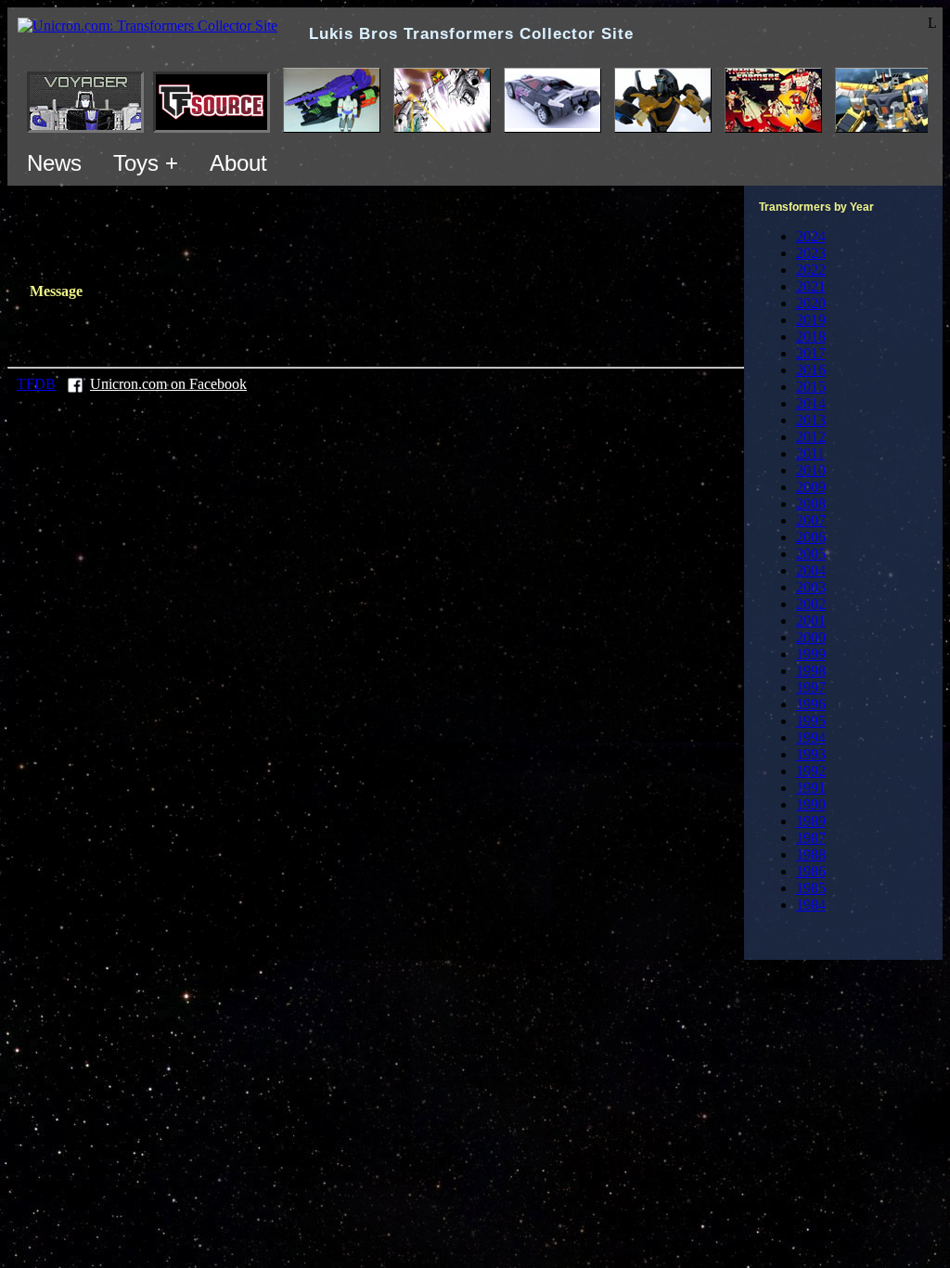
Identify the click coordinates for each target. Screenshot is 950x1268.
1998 (811, 671)
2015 (811, 387)
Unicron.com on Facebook (168, 384)
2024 (811, 236)
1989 (811, 821)
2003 (811, 587)
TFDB (36, 384)
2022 (811, 270)
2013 (811, 420)
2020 (811, 303)
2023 (811, 253)
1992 (811, 771)
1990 (811, 804)
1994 (811, 737)
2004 (811, 570)
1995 (811, 721)
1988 (811, 854)
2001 (811, 620)
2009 (811, 487)
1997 (811, 687)
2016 (811, 370)
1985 (811, 888)
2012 (811, 437)
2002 (811, 604)
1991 (811, 788)
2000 (811, 637)
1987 (811, 838)
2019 (811, 320)
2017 (811, 353)
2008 (811, 503)
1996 (811, 704)
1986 (811, 871)
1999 (811, 654)
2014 (811, 403)
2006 (811, 537)
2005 (811, 554)
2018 (811, 336)
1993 (811, 754)
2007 (811, 520)
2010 (811, 470)
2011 (810, 453)
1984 (811, 904)
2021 (811, 286)
